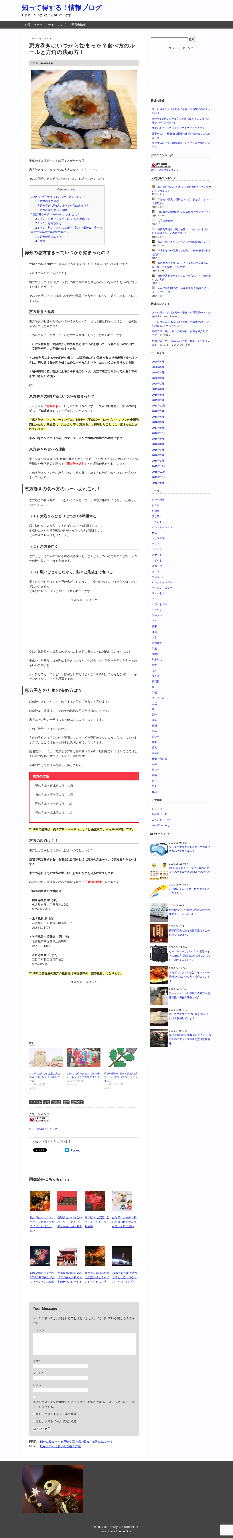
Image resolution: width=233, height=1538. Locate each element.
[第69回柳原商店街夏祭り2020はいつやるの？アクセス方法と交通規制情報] (159, 1038)
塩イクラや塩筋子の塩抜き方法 (60, 1446)
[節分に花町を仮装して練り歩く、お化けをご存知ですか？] (83, 1057)
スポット (157, 560)
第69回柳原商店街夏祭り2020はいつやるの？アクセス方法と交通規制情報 (190, 1039)
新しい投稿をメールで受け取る (56, 1421)
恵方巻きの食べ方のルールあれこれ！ (55, 214)
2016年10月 (159, 433)
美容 (154, 731)
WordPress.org (160, 825)
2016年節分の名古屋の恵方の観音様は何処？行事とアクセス (45, 1077)
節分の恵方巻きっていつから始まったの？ (58, 196)
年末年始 (157, 659)
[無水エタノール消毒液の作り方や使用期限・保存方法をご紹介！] (159, 996)
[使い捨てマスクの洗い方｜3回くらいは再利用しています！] (159, 1017)
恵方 (66, 1102)
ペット (155, 598)
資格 (154, 775)
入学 (154, 637)
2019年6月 (158, 389)
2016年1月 (158, 460)
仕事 (154, 626)
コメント (38, 1330)
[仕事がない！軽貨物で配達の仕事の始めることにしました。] (159, 912)
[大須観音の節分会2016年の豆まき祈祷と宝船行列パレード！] (67, 1248)
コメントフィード (162, 819)
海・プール (158, 697)
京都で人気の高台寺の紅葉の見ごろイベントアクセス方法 (97, 1277)
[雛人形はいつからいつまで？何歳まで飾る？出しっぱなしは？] (40, 1193)
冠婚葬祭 (157, 642)
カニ (154, 532)
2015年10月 (159, 477)
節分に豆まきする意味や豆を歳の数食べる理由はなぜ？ (76, 1441)
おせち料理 (158, 499)
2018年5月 (158, 422)
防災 (154, 786)
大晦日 (155, 654)
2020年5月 (158, 367)
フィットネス (159, 593)
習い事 (155, 736)
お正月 (155, 505)
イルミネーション (162, 527)
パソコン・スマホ (162, 587)
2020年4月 (158, 372)
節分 (47, 1102)
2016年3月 (158, 449)
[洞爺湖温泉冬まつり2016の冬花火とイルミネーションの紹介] (40, 1248)
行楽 (154, 764)
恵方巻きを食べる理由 (51, 210)
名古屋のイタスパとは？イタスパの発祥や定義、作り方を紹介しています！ (189, 976)
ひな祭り (157, 516)
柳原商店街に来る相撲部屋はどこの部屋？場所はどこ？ (189, 932)
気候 (154, 692)
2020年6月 (158, 361)
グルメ (155, 543)
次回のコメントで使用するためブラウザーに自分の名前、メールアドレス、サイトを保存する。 (84, 1404)
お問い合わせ (33, 24)
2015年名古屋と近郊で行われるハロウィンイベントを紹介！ (124, 1277)
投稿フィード (159, 814)
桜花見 (155, 681)
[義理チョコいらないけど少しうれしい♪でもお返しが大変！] (67, 1193)
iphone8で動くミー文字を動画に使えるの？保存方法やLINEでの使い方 (189, 869)
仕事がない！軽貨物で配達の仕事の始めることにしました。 (189, 911)
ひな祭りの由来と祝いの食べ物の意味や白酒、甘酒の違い (124, 1222)
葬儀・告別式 (159, 758)
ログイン (157, 808)
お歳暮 (155, 510)
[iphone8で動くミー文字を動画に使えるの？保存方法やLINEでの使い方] (159, 871)
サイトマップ (57, 24)
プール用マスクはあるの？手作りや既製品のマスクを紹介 (189, 849)
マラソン (157, 609)
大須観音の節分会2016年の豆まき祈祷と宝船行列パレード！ (69, 1277)
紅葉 (154, 720)
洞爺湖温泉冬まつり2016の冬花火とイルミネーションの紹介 (42, 1277)
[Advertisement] (84, 625)
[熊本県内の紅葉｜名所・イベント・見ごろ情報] (95, 1193)
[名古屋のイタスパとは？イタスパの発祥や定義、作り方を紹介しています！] (159, 975)
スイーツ (157, 549)
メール (38, 1373)
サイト (37, 1385)
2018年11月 (158, 405)
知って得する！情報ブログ (62, 7)
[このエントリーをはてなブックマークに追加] (67, 1150)
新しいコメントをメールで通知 (56, 1414)
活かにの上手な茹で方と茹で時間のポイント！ (184, 241)
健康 (154, 632)
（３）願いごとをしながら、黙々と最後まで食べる (68, 227)
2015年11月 (158, 471)
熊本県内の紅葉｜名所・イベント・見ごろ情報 (97, 1222)
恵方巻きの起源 (47, 201)
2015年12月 (159, 466)
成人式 (155, 676)
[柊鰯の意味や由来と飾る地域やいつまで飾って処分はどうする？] (121, 1057)
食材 (154, 791)
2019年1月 (158, 400)
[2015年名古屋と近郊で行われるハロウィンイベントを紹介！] (122, 1248)
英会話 (155, 753)
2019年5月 (158, 394)
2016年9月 (158, 438)
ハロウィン (158, 576)
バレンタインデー (162, 582)
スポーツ (157, 565)
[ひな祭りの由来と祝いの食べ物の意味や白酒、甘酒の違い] (122, 1193)
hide (72, 189)
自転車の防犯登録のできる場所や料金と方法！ (184, 211)
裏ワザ (155, 769)
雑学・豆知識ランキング (43, 1128)
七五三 (155, 620)
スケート (157, 554)
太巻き (56, 1102)
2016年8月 (158, 444)
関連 (40, 240)
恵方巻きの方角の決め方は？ (50, 231)
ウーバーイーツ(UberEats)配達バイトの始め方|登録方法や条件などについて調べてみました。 (190, 955)
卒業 (154, 648)
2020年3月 (158, 378)
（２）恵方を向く (48, 223)
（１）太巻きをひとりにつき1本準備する (62, 218)
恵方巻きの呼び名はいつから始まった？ (62, 205)
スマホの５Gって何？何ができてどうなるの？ (178, 128)
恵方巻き (77, 1102)
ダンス (155, 571)
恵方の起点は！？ (48, 236)
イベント (35, 1102)
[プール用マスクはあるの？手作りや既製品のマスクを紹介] (159, 850)
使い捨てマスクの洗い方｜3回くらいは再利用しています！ (189, 1016)
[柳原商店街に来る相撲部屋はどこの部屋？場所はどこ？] (159, 933)
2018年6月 (158, 416)
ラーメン (157, 615)
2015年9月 (158, 482)
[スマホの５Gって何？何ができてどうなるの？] (159, 892)
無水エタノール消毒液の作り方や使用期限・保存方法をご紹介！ (189, 995)
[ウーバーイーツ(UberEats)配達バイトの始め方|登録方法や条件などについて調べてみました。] (159, 954)
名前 (36, 1361)
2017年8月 (158, 427)
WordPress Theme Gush (117, 1531)
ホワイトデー (159, 604)
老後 (154, 742)
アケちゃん (169, 325)
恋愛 (154, 664)
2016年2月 (158, 455)
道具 (154, 780)
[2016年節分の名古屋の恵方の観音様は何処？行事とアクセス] (46, 1057)
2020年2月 (158, 383)
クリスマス (158, 538)
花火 (154, 747)
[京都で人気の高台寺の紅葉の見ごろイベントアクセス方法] (95, 1248)
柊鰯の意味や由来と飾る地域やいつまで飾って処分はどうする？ (120, 1077)
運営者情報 (78, 24)
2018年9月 (158, 411)
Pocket (75, 1150)
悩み (154, 670)
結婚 (154, 725)
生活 (154, 703)
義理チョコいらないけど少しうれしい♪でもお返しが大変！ (69, 1222)
